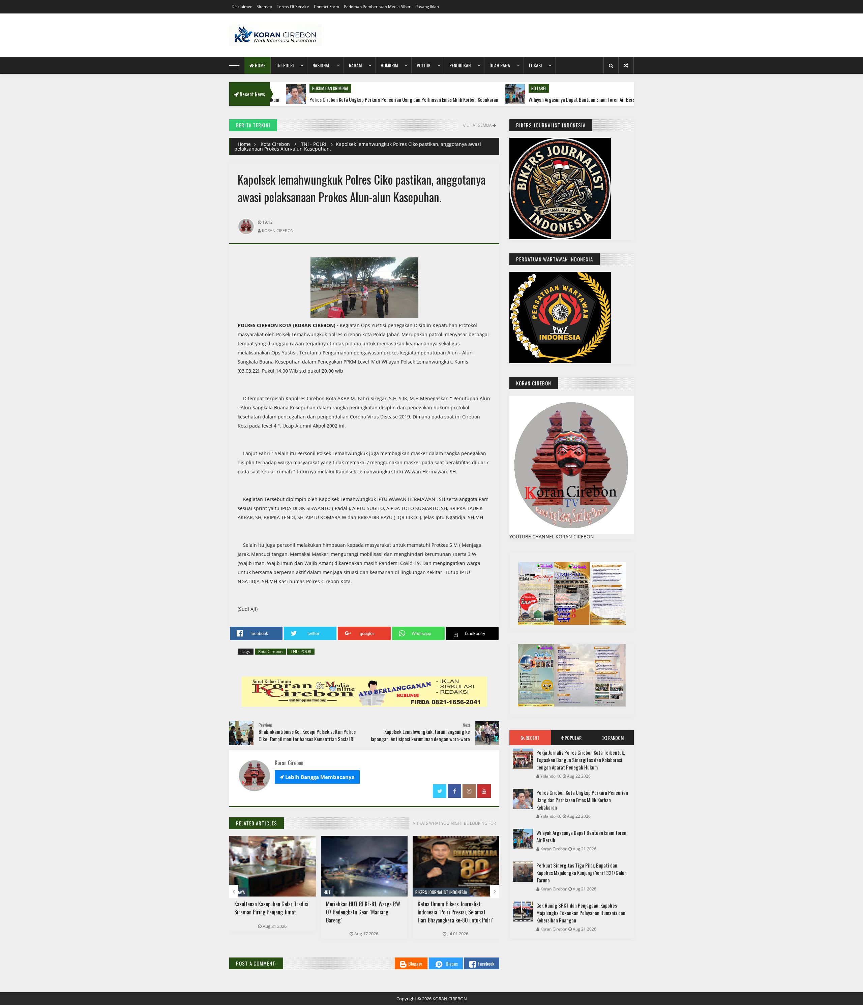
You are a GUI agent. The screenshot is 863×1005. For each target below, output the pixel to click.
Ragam (355, 65)
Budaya (238, 892)
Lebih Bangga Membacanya (317, 777)
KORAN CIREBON (450, 999)
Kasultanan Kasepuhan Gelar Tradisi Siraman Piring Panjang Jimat (271, 908)
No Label (489, 88)
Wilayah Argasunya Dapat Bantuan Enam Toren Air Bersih (534, 99)
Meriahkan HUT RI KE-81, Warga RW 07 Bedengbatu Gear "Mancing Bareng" (363, 912)
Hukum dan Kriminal (280, 88)
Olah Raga (499, 65)
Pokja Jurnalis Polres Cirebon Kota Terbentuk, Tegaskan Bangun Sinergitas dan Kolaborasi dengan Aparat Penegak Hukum (580, 760)
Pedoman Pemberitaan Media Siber (377, 6)
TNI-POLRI (285, 65)
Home (259, 65)
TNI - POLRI (313, 144)
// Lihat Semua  (479, 125)
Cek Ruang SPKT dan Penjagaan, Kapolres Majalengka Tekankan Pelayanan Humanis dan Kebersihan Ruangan (580, 913)
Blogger (415, 963)
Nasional (321, 65)
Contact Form (326, 6)
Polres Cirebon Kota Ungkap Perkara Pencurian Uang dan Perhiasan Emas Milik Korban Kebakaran (354, 99)
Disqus (452, 963)
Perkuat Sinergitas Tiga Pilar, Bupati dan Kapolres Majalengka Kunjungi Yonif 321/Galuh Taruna (581, 872)
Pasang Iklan (427, 6)
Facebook (486, 963)
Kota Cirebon (275, 144)
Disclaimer (242, 6)
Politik (423, 65)
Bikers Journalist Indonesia (441, 892)
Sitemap (264, 6)
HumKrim (389, 65)
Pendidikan (460, 65)
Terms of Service (293, 6)
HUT (327, 892)
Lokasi (535, 65)
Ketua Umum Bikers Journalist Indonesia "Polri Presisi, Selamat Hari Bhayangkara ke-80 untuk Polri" (456, 912)
